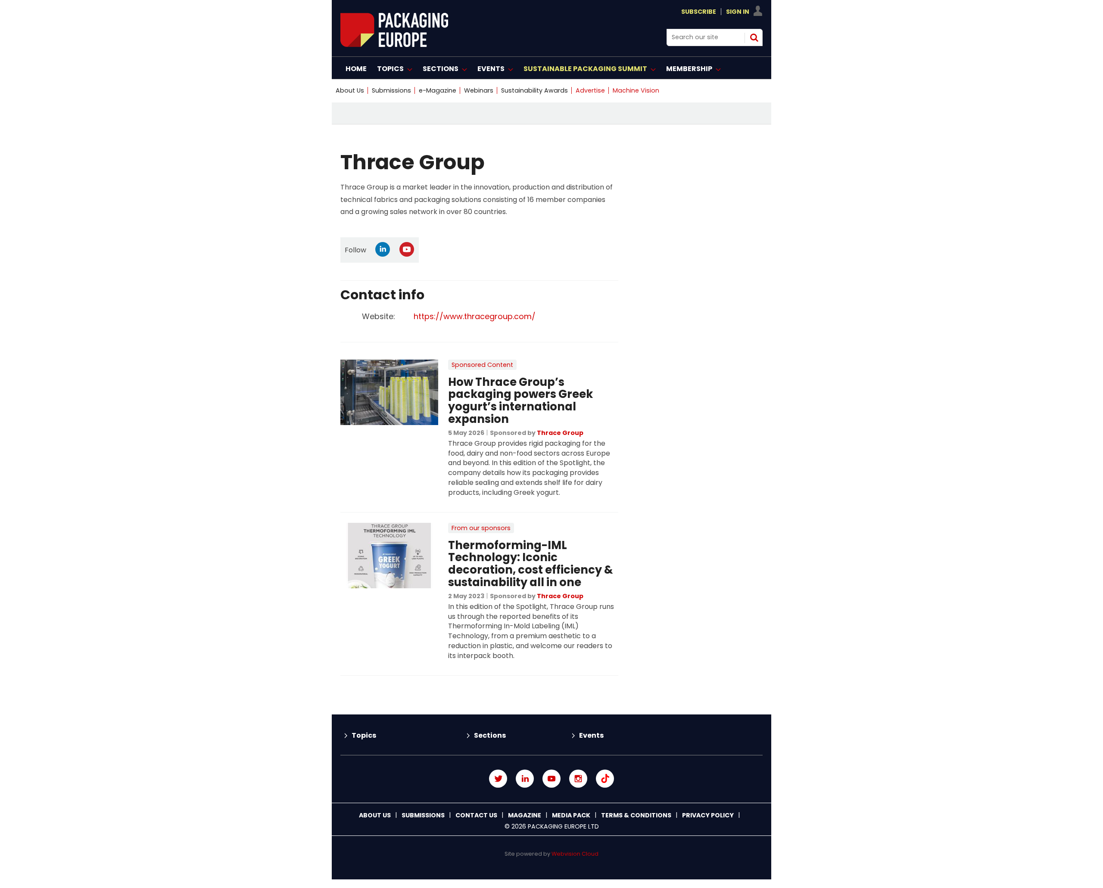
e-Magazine (437, 90)
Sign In (737, 11)
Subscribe (698, 11)
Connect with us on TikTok (605, 779)
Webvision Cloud (575, 853)
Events (591, 735)
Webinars (478, 90)
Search (754, 37)
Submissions (391, 90)
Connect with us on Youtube (551, 779)
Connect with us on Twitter (498, 779)
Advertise (590, 90)
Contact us (476, 815)
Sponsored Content (482, 364)
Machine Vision (636, 90)
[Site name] (394, 45)
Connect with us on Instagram (578, 779)
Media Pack (571, 815)
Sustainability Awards (534, 90)
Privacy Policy (708, 815)
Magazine (524, 815)
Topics (364, 735)
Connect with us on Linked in (525, 779)
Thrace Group (560, 432)
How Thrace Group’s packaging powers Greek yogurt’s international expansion (520, 400)
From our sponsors (481, 528)
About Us (350, 90)
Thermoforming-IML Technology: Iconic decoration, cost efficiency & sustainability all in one (530, 563)
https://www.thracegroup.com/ (475, 316)
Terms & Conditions (636, 815)
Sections (490, 735)
